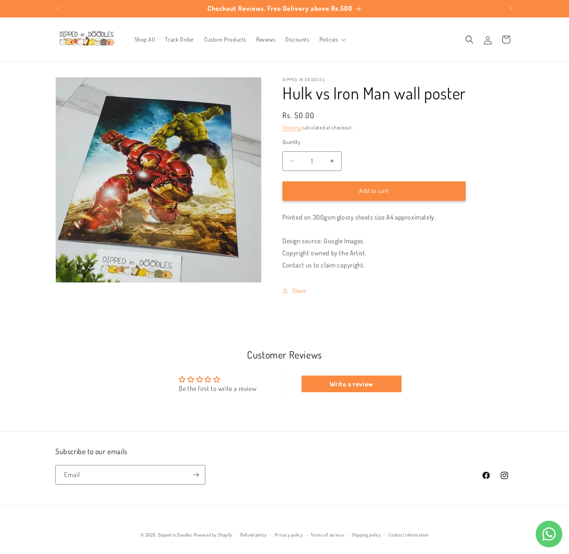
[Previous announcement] (58, 8)
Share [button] (299, 290)
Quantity (291, 141)
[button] (331, 39)
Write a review (351, 384)
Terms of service (327, 535)
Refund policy (253, 535)
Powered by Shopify (213, 535)
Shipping (291, 127)
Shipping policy (366, 535)
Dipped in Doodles (175, 535)
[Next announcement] (511, 8)
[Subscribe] (196, 475)
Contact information (408, 535)
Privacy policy (289, 535)
